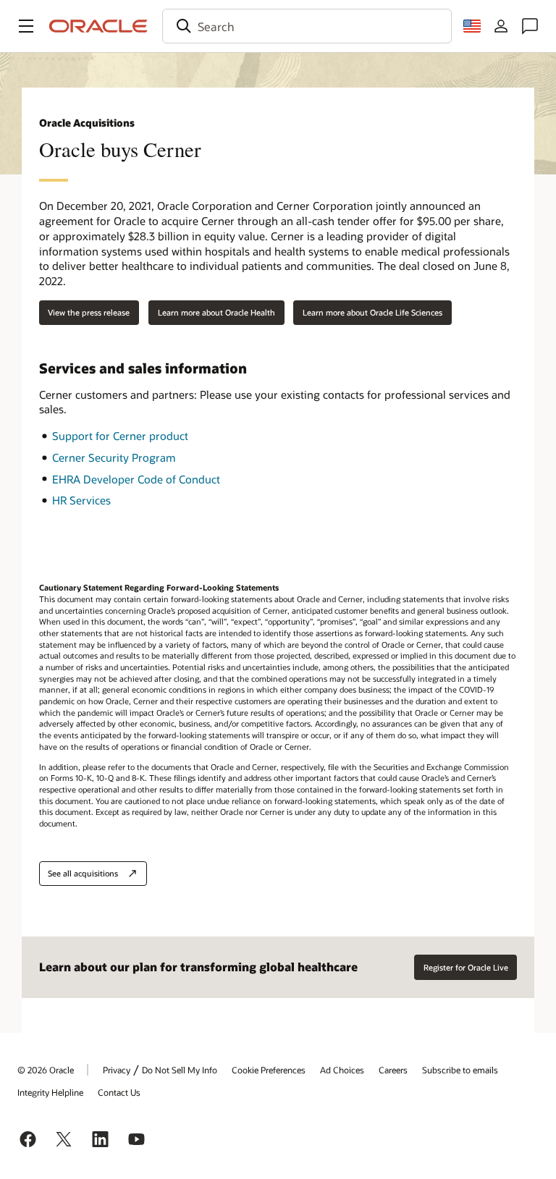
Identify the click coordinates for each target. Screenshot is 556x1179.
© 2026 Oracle (45, 1070)
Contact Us (119, 1092)
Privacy (116, 1070)
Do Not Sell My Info (179, 1070)
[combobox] (307, 26)
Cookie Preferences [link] (269, 1070)
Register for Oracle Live (466, 967)
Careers (393, 1070)
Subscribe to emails (460, 1070)
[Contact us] (530, 26)
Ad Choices (342, 1070)
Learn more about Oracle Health (216, 312)
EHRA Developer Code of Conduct (136, 479)
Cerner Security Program (114, 457)
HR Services (81, 500)
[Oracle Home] (98, 26)
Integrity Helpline (50, 1092)
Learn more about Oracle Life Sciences (372, 312)
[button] (26, 26)
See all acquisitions (83, 873)
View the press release (89, 312)
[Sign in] (501, 26)
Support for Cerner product (120, 435)
